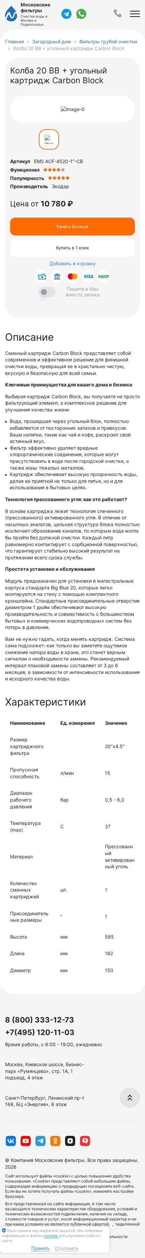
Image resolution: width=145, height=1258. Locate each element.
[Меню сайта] (135, 14)
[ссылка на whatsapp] (81, 14)
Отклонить (66, 1248)
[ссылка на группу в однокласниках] (55, 1141)
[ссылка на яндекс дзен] (70, 1141)
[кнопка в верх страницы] (130, 1097)
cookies (51, 1235)
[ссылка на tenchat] (85, 1141)
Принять (40, 1248)
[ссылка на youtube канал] (25, 1141)
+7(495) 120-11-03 (40, 1032)
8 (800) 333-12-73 (39, 1019)
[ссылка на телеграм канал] (66, 14)
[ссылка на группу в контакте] (11, 1141)
